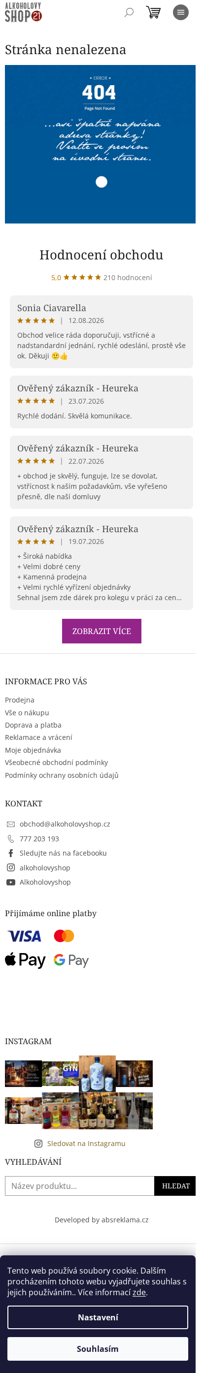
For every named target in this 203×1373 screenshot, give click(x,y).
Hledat (176, 1185)
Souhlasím (98, 1348)
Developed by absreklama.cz (102, 1219)
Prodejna (19, 699)
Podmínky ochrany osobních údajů (62, 775)
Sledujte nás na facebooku (63, 853)
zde (139, 1292)
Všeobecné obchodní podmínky (56, 762)
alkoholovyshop (45, 867)
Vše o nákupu (27, 712)
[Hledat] (129, 12)
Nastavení (98, 1317)
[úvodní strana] (101, 143)
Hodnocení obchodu (101, 254)
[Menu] (181, 12)
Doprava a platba (33, 725)
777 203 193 (39, 838)
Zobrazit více (101, 631)
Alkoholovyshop (45, 882)
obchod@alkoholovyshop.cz (65, 824)
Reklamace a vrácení (38, 737)
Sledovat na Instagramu (86, 1143)
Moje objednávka (33, 750)
